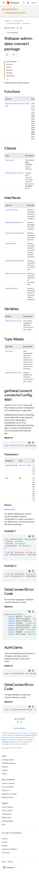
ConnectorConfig (11, 210)
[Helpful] (17, 28)
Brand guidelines (7, 821)
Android (4, 839)
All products (6, 853)
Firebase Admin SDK (15, 12)
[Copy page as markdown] (14, 54)
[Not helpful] (21, 28)
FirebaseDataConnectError (14, 173)
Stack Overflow (7, 810)
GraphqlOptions (10, 244)
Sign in (34, 3)
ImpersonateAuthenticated (14, 261)
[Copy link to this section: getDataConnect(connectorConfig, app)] (14, 399)
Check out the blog (8, 783)
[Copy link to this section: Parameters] (20, 454)
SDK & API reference (9, 763)
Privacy (10, 862)
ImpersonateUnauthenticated (15, 273)
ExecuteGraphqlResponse (14, 222)
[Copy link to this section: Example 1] (18, 531)
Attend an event (7, 797)
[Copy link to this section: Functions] (22, 92)
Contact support (7, 807)
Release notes (6, 817)
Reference (26, 23)
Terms (4, 862)
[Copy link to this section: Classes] (18, 148)
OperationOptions (11, 288)
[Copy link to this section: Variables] (21, 309)
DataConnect (10, 160)
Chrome (4, 842)
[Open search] (24, 2)
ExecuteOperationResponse (14, 233)
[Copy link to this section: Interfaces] (23, 198)
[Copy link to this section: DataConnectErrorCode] (15, 594)
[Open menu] (3, 2)
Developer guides (8, 760)
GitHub (4, 774)
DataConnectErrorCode (13, 321)
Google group (6, 814)
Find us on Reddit (7, 787)
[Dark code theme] (29, 442)
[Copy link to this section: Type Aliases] (26, 339)
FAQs (3, 825)
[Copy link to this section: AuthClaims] (25, 647)
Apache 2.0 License (8, 740)
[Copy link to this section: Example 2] (18, 566)
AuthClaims (9, 351)
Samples (5, 767)
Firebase (7, 21)
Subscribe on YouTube (9, 794)
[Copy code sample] (33, 442)
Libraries (4, 770)
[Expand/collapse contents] (17, 61)
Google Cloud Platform (9, 849)
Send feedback (12, 33)
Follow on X (5, 790)
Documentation (10, 9)
